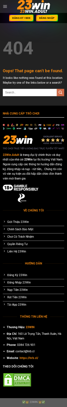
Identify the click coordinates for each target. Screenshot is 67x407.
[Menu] (5, 6)
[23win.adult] (33, 6)
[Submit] (60, 92)
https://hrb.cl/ (29, 358)
